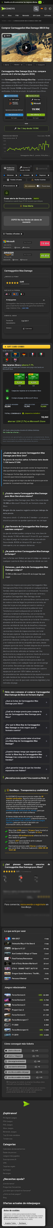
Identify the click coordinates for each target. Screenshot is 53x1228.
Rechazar (22, 1223)
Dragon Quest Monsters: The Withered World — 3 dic (26, 973)
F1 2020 (26, 1025)
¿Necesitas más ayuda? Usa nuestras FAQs (25, 778)
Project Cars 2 (26, 1010)
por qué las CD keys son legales (18, 818)
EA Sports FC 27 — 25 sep (26, 948)
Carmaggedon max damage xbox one (27, 21)
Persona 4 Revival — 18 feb (26, 978)
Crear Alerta (28, 206)
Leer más (25, 308)
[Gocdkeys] (8, 8)
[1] (20, 876)
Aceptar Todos (10, 1223)
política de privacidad (11, 1217)
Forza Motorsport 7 (26, 1020)
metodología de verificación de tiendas (21, 811)
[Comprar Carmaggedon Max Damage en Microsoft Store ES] (8, 241)
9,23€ (19, 382)
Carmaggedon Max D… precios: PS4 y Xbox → (35, 155)
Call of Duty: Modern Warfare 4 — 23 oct (26, 963)
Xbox (9, 21)
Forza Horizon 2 (26, 1015)
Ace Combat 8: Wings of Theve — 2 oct (26, 953)
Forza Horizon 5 (26, 1000)
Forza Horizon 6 (26, 995)
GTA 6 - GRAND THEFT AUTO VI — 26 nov (26, 968)
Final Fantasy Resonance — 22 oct (26, 958)
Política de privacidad (11, 1226)
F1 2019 (26, 1034)
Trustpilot (35, 832)
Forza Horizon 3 (26, 1005)
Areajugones (11, 300)
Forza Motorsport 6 (26, 1029)
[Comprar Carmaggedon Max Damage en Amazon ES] (8, 253)
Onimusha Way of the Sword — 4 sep (26, 943)
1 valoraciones (24, 284)
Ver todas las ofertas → (11, 432)
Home (4, 21)
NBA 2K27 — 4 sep (26, 938)
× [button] (43, 2)
